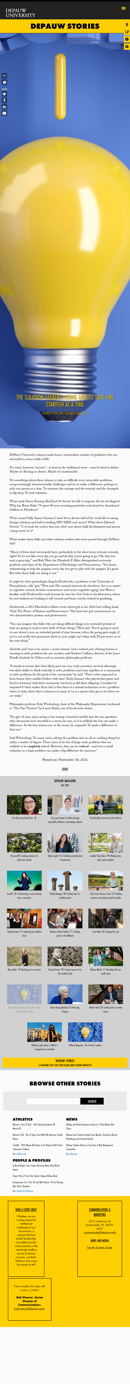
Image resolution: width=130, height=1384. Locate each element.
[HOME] (4, 82)
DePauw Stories (65, 26)
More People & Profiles (22, 1191)
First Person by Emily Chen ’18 (24, 818)
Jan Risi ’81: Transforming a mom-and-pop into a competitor (24, 896)
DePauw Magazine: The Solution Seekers (85, 1045)
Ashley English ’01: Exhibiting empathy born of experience (65, 858)
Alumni (65, 769)
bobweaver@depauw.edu (29, 1309)
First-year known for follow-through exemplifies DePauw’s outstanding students (65, 820)
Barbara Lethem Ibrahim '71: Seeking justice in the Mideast (65, 934)
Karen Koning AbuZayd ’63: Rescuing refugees (65, 1009)
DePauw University (21, 13)
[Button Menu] (124, 8)
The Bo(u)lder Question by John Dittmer (106, 818)
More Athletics (19, 1154)
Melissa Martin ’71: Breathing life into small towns (105, 971)
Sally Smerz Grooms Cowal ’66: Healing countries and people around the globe (106, 896)
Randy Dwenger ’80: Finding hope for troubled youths (65, 896)
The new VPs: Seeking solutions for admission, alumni (24, 858)
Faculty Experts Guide (99, 1247)
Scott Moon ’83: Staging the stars (105, 932)
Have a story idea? (26, 1209)
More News (70, 1154)
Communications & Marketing (99, 1212)
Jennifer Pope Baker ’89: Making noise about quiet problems (105, 858)
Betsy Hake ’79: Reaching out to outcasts (24, 969)
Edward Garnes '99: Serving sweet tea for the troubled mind (65, 971)
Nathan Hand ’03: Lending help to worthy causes (105, 1009)
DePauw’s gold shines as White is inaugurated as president (45, 1047)
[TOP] (4, 76)
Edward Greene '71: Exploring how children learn (24, 934)
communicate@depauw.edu (100, 1232)
